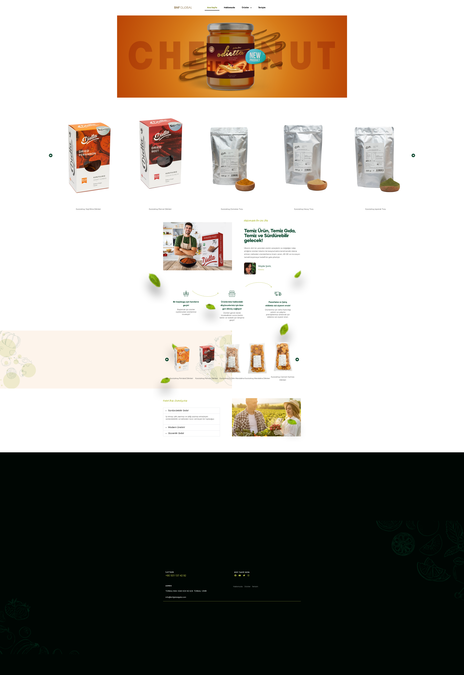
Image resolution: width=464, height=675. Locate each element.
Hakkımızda (229, 8)
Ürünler (245, 8)
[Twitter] (244, 575)
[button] (50, 155)
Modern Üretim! (176, 427)
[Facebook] (235, 575)
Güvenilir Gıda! (176, 433)
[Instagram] (248, 575)
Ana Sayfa (212, 8)
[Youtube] (240, 575)
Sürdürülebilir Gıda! (178, 411)
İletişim (261, 8)
